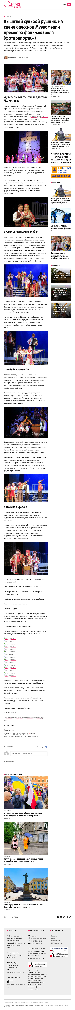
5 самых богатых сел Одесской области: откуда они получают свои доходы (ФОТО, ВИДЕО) (60, 119)
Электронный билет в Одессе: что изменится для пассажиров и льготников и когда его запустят (60, 309)
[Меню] (64, 4)
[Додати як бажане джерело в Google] (32, 734)
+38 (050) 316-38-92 (36, 941)
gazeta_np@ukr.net (36, 943)
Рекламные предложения (38, 938)
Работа (53, 938)
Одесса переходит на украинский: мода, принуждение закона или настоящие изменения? (59, 90)
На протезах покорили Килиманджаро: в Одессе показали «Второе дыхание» (61, 227)
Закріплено (61, 4)
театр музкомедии (25, 736)
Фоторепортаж (34, 736)
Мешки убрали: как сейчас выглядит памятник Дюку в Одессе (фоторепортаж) (23, 905)
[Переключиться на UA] (69, 4)
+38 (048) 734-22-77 (14, 967)
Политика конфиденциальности (12, 1002)
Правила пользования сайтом (40, 1002)
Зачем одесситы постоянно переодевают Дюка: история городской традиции (61, 144)
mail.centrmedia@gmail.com (15, 972)
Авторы (15, 917)
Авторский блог (7, 811)
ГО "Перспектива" (56, 943)
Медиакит (33, 936)
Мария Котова (12, 57)
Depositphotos (55, 941)
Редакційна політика (26, 1002)
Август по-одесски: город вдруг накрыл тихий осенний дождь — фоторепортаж (23, 860)
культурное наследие (14, 736)
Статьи (8, 16)
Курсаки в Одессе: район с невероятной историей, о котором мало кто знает (61, 276)
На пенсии (54, 936)
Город (5, 856)
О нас (6, 917)
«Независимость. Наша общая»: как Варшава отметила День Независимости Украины (23, 814)
